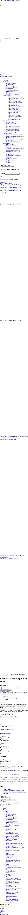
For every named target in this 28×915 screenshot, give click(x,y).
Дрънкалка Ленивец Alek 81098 (8, 781)
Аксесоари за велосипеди (13, 151)
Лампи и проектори (11, 132)
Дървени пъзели (10, 137)
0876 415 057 (8, 904)
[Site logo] (9, 37)
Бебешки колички (11, 83)
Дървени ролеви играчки (13, 141)
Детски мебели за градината (13, 127)
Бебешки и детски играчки (11, 543)
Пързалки (8, 157)
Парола (2, 173)
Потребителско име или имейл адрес (10, 169)
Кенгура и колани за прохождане (15, 93)
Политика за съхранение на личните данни (14, 898)
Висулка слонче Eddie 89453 (7, 662)
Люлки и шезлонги (11, 91)
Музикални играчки (14, 99)
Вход (2, 176)
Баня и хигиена (10, 88)
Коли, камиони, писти (15, 111)
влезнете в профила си (11, 877)
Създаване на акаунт (8, 166)
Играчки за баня (13, 109)
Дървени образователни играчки (15, 136)
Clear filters (3, 866)
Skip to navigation (4, 0)
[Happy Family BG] (14, 881)
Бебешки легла (10, 122)
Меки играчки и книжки (15, 97)
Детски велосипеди (11, 146)
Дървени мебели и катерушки (14, 134)
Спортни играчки (11, 160)
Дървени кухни (10, 140)
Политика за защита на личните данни (13, 897)
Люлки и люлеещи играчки (13, 155)
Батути (8, 161)
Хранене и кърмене (11, 86)
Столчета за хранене (11, 87)
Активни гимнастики (12, 90)
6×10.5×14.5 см (9, 836)
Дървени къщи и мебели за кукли (15, 139)
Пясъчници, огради (11, 158)
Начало (2, 543)
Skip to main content (14, 0)
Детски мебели (10, 125)
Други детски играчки (15, 119)
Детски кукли (13, 104)
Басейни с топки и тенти (15, 118)
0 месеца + (8, 840)
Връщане (5, 900)
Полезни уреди (10, 84)
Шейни (8, 162)
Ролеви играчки (13, 113)
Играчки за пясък (14, 112)
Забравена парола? (5, 179)
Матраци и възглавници (12, 130)
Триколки (8, 147)
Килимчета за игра (14, 108)
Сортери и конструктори (15, 101)
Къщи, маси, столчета (12, 154)
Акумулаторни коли (14, 115)
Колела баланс (10, 144)
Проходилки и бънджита (12, 94)
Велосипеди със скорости (13, 150)
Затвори (2, 912)
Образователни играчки (15, 102)
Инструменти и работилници (17, 106)
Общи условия (7, 895)
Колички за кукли (14, 105)
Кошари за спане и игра (12, 129)
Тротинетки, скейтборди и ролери (15, 148)
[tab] (5, 803)
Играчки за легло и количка (16, 98)
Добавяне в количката (6, 796)
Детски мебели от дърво (12, 126)
